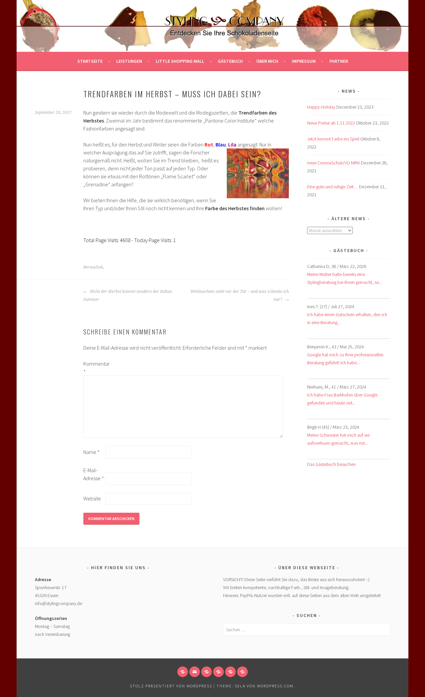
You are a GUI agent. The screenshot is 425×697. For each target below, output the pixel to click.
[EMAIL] (194, 671)
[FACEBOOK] (182, 671)
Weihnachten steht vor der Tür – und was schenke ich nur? (239, 295)
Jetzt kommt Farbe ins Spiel (333, 139)
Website (92, 498)
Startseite (90, 61)
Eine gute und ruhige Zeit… (332, 187)
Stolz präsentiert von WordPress (171, 685)
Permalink (93, 267)
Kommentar (94, 367)
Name (91, 452)
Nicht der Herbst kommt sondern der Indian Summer (127, 295)
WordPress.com (275, 685)
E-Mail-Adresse (93, 474)
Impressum (304, 61)
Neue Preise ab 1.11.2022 (331, 123)
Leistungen (129, 61)
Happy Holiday (321, 107)
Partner (338, 61)
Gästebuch (230, 61)
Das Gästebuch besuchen (331, 464)
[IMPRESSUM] (206, 671)
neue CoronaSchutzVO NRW (333, 163)
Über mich (267, 61)
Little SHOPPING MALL (180, 61)
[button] (218, 671)
